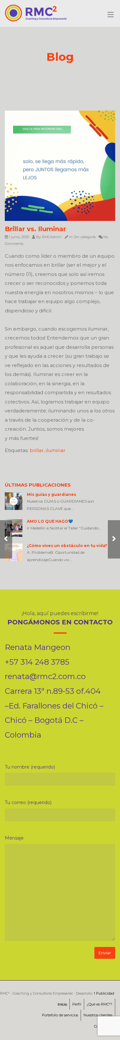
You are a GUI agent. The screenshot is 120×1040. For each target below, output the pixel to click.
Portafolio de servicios (60, 1015)
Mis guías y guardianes (51, 494)
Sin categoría (85, 237)
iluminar (55, 450)
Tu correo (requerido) (28, 802)
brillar (37, 450)
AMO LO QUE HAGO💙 (50, 521)
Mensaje (14, 838)
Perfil (76, 1004)
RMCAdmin (52, 237)
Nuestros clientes (98, 1015)
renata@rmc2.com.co (45, 676)
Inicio (62, 1004)
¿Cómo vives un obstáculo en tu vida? (67, 545)
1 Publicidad (104, 993)
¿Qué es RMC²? (99, 1004)
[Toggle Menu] (110, 15)
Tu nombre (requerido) (30, 767)
